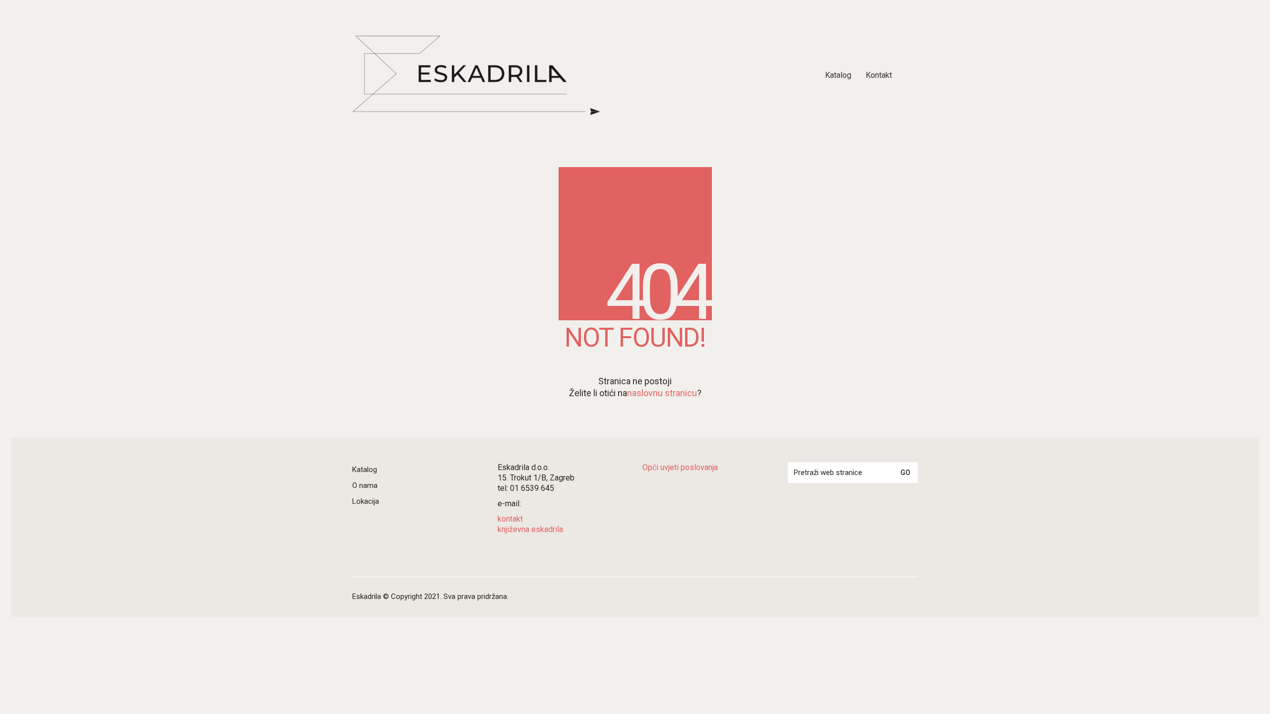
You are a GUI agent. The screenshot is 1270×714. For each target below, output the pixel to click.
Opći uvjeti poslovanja (680, 467)
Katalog (364, 469)
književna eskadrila (530, 529)
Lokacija (365, 501)
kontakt (510, 519)
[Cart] (912, 75)
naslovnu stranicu (662, 393)
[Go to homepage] (476, 75)
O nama (365, 485)
